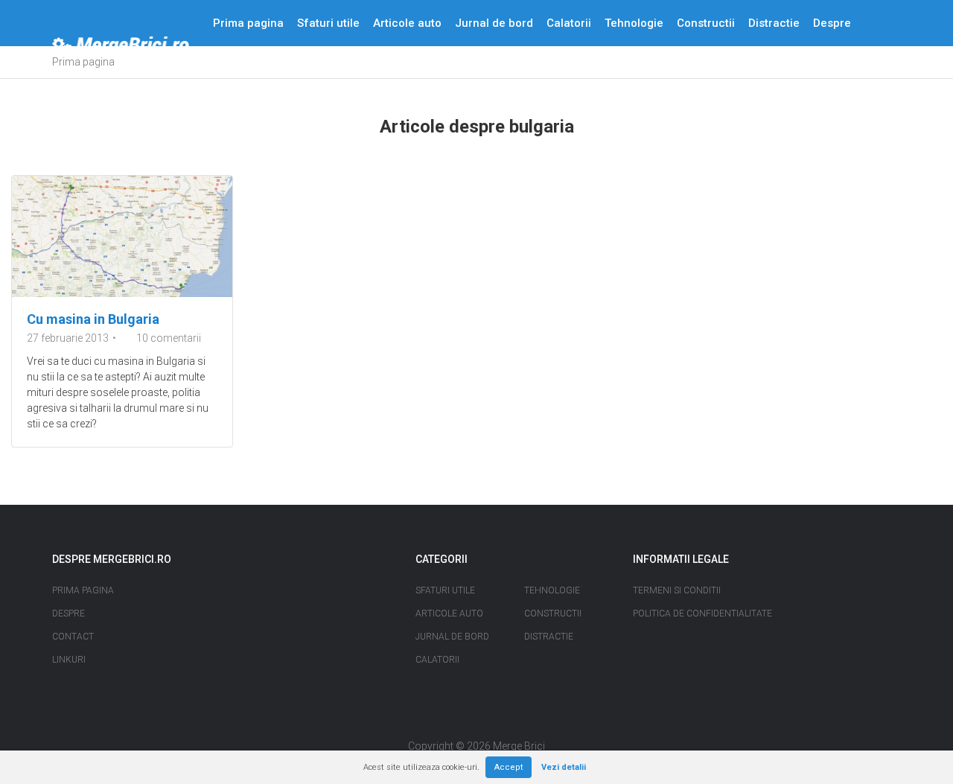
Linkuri (69, 659)
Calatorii (568, 23)
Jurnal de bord (494, 23)
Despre (832, 23)
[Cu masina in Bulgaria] (122, 236)
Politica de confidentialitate (702, 613)
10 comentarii (168, 338)
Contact (234, 69)
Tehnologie (634, 23)
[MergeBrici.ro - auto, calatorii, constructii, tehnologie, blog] (120, 46)
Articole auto (407, 23)
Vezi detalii (563, 767)
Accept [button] (508, 767)
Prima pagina (248, 23)
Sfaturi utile (328, 23)
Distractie (774, 23)
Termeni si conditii (677, 590)
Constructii (706, 23)
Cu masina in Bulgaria (93, 319)
